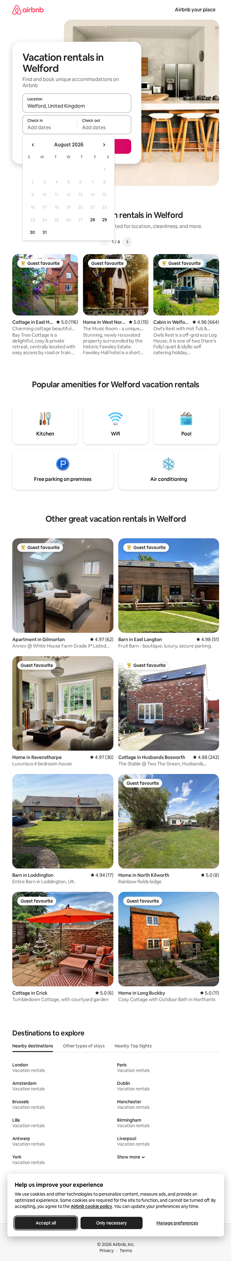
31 (44, 232)
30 (32, 232)
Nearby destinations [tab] (32, 1046)
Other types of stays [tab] (84, 1046)
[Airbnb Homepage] (28, 9)
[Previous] (104, 242)
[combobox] (76, 106)
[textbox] (49, 127)
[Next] (127, 242)
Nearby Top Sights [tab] (133, 1046)
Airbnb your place (195, 9)
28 (92, 219)
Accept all (46, 1223)
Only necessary (111, 1223)
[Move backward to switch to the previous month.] (33, 145)
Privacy (107, 1250)
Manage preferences (177, 1223)
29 (104, 219)
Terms (126, 1250)
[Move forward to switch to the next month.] (104, 145)
